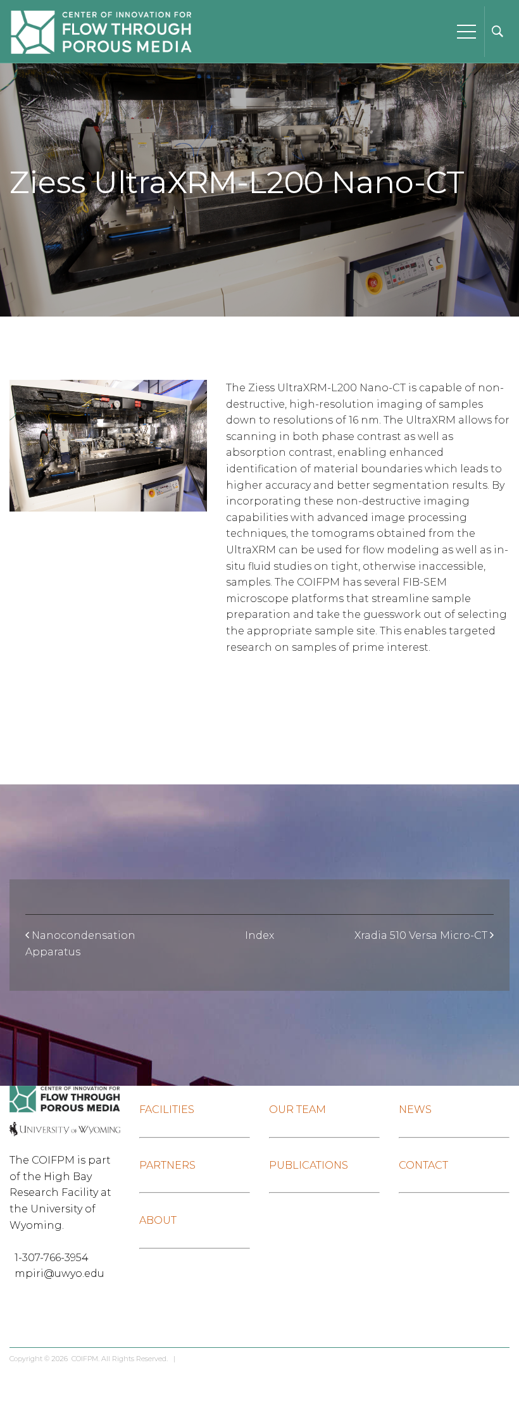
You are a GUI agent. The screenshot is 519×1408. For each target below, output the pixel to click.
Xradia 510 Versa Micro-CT (420, 935)
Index (259, 935)
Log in (191, 1358)
